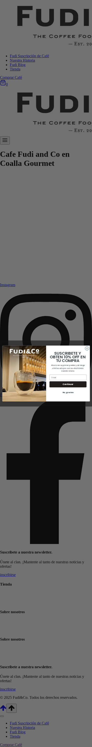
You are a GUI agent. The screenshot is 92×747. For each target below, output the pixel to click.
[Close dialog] (87, 348)
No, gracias (67, 392)
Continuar (68, 384)
